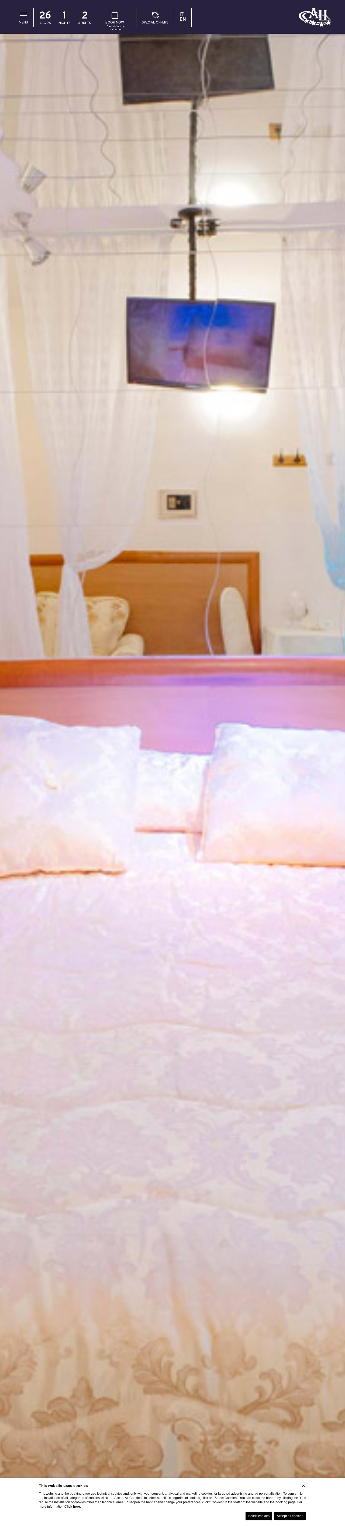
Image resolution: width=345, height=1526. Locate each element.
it (182, 14)
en (183, 19)
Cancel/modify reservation (116, 28)
